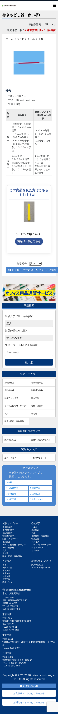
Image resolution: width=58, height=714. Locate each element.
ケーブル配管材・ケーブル (16, 406)
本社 (10, 482)
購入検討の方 (10, 439)
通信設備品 (9, 382)
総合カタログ (10, 458)
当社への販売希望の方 (40, 439)
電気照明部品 (37, 382)
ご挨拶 (34, 527)
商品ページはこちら (29, 241)
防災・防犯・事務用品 (14, 421)
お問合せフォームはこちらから (29, 702)
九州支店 (36, 493)
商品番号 (21, 263)
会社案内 (35, 530)
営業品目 (35, 539)
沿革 (33, 533)
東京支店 (36, 488)
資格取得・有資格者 (40, 536)
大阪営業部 (13, 488)
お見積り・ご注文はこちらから (29, 693)
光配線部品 (9, 390)
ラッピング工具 (26, 38)
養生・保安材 (37, 406)
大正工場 (12, 499)
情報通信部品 (37, 390)
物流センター (37, 499)
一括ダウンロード (39, 458)
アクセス (35, 541)
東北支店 (12, 493)
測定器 (34, 413)
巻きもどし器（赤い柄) (21, 15)
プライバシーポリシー (41, 544)
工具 (40, 38)
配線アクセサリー (12, 398)
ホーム (9, 38)
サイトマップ (37, 547)
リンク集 (35, 550)
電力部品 (35, 398)
